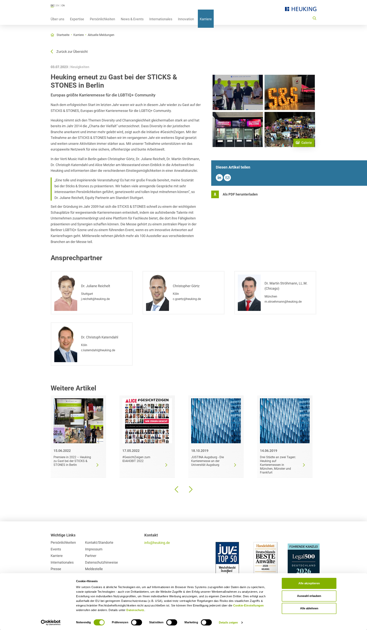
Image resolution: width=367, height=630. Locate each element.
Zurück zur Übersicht (72, 52)
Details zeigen (228, 622)
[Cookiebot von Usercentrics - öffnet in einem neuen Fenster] (50, 622)
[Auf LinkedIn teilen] (219, 177)
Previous (177, 489)
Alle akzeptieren (309, 583)
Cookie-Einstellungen (248, 605)
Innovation (186, 19)
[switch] (136, 622)
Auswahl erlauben (309, 595)
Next (190, 489)
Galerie (306, 143)
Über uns (57, 19)
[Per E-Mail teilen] (227, 177)
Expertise (77, 19)
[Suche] (314, 18)
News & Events (132, 19)
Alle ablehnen (309, 608)
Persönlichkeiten (102, 19)
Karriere (206, 19)
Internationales (160, 19)
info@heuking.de (157, 543)
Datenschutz (135, 610)
